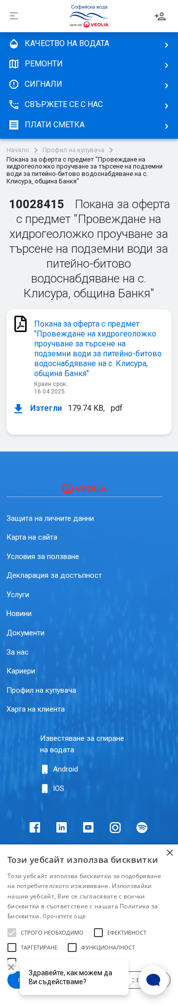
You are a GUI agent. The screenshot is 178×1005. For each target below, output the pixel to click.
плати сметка (55, 124)
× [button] (169, 853)
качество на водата (67, 43)
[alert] (89, 924)
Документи (25, 632)
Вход (160, 16)
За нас (17, 652)
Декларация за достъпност (54, 575)
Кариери (20, 671)
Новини (19, 613)
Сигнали (43, 84)
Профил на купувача (73, 150)
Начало (17, 150)
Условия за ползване (42, 556)
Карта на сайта (31, 537)
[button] (12, 933)
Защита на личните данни (50, 518)
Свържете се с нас (64, 104)
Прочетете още (64, 916)
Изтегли (45, 408)
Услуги (17, 594)
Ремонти (44, 63)
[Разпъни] (14, 16)
